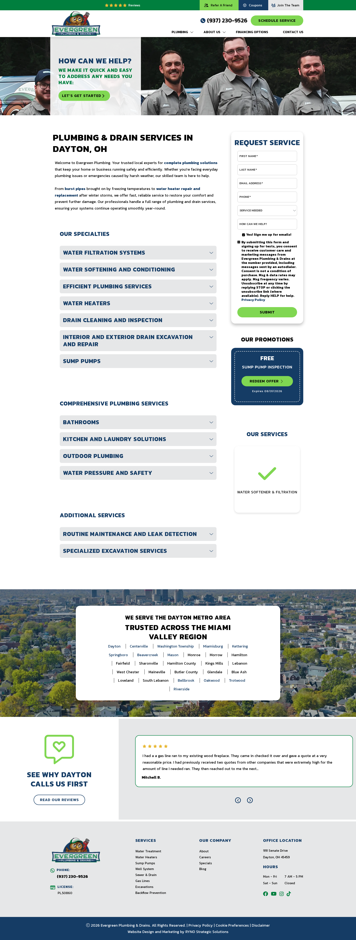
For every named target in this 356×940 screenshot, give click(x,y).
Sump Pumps (145, 863)
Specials (205, 863)
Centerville (139, 646)
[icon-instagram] (283, 893)
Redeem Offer (264, 381)
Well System (144, 868)
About (203, 851)
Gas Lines (142, 880)
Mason (172, 655)
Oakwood (212, 680)
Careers (205, 857)
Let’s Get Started (81, 95)
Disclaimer (261, 925)
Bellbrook (186, 680)
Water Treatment (148, 851)
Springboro (118, 655)
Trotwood (237, 680)
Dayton (114, 646)
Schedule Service (277, 20)
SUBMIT (267, 312)
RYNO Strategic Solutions (206, 931)
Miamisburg (213, 646)
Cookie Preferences (232, 925)
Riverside (182, 689)
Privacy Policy (201, 925)
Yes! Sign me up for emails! (268, 234)
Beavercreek (147, 655)
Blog (202, 868)
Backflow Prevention (150, 892)
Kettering (240, 646)
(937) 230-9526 (227, 20)
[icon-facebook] (267, 893)
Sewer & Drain (146, 874)
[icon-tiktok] (290, 893)
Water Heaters (146, 857)
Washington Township (175, 646)
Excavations (144, 886)
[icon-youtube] (275, 893)
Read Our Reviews (59, 800)
